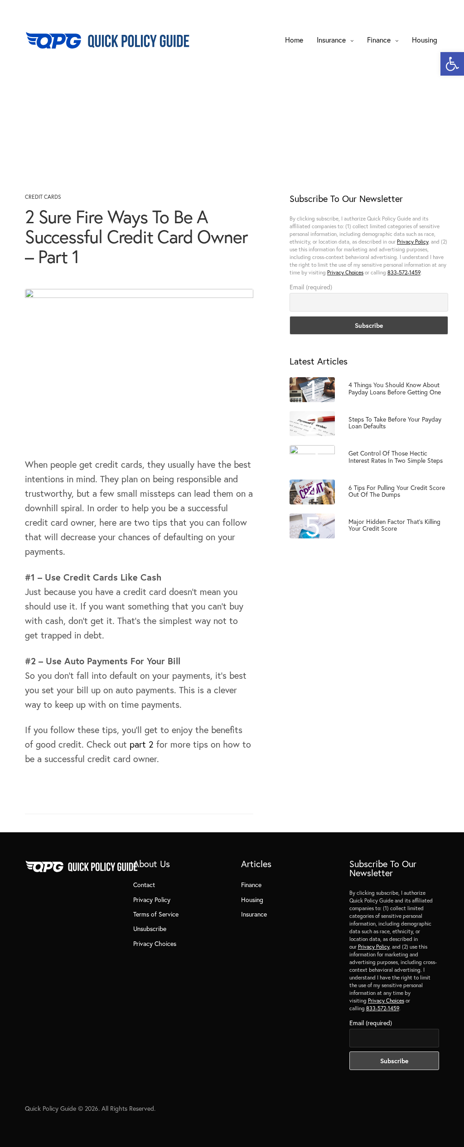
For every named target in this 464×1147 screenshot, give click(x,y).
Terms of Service (156, 914)
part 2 (142, 744)
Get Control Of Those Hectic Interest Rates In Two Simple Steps (395, 457)
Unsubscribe (149, 928)
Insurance (331, 39)
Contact (144, 884)
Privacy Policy (412, 241)
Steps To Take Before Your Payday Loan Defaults (394, 423)
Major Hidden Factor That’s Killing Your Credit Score (394, 525)
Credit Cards (43, 197)
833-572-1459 (403, 272)
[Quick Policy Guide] (107, 39)
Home (294, 39)
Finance (379, 39)
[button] (452, 64)
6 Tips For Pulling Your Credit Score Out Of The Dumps (396, 491)
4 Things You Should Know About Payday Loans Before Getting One (394, 388)
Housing (424, 39)
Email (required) (311, 287)
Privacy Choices (345, 272)
